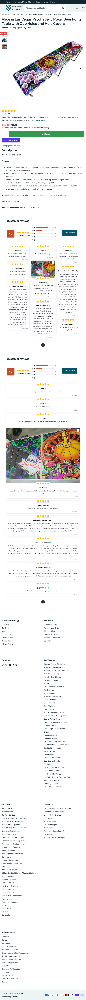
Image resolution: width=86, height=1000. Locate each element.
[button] (2, 2)
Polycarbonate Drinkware (54, 687)
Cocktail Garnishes (51, 735)
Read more (40, 120)
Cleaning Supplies (51, 783)
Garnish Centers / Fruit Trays (55, 722)
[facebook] (13, 665)
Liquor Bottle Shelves (52, 815)
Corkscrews (6, 857)
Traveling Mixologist (10, 902)
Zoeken (63, 8)
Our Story (5, 625)
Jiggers (5, 905)
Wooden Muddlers (9, 879)
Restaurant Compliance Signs (55, 831)
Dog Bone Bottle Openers (12, 831)
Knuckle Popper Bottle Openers (14, 837)
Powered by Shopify (10, 997)
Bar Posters (48, 834)
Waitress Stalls (7, 975)
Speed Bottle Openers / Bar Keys (15, 828)
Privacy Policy (7, 644)
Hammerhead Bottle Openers (13, 841)
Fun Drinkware (49, 690)
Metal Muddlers (8, 883)
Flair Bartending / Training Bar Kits (15, 818)
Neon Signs (48, 828)
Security (5, 982)
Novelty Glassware (51, 674)
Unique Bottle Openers (11, 847)
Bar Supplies (49, 660)
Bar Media (6, 915)
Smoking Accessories (52, 787)
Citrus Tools (6, 908)
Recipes (5, 631)
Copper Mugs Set (51, 634)
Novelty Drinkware (51, 680)
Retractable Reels (9, 850)
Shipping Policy (8, 638)
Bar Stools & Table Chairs (54, 812)
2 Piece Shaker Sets (10, 870)
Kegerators (6, 966)
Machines (5, 937)
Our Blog (5, 628)
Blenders (5, 940)
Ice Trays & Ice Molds (52, 774)
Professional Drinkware (53, 696)
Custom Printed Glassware (54, 664)
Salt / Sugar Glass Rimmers (55, 729)
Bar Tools (6, 804)
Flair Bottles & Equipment (12, 896)
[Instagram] (3, 665)
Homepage (5, 14)
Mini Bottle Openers (9, 834)
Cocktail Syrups (50, 738)
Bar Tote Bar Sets (9, 815)
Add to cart (46, 134)
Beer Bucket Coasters (52, 761)
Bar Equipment (8, 932)
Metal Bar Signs (50, 821)
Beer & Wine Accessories (54, 713)
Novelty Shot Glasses (52, 677)
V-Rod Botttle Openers (11, 825)
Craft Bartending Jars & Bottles (56, 742)
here (41, 2)
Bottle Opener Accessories (12, 854)
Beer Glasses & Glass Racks (12, 959)
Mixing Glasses (8, 876)
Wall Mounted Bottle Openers (13, 844)
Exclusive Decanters (52, 638)
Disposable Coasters (52, 758)
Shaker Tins (6, 866)
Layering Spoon (8, 892)
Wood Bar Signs (50, 825)
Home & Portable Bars (10, 979)
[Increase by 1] (7, 132)
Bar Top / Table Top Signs (54, 837)
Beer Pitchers (49, 706)
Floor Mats (6, 972)
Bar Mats (47, 764)
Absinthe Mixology (51, 780)
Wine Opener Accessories (12, 863)
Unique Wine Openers (10, 860)
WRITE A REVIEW (69, 233)
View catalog (3, 8)
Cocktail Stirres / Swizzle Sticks (56, 745)
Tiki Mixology (49, 693)
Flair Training (7, 899)
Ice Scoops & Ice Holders (54, 767)
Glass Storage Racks (10, 962)
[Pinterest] (6, 665)
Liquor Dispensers (9, 946)
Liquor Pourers (50, 700)
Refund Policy (7, 641)
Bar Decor (48, 804)
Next (57, 2)
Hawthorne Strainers (10, 886)
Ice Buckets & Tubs (51, 771)
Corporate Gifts (50, 625)
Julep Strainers (8, 889)
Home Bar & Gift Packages (12, 821)
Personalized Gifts (51, 628)
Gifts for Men (49, 631)
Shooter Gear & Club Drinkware (56, 671)
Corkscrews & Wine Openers (55, 716)
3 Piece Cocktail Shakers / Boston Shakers (19, 873)
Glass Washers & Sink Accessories (15, 953)
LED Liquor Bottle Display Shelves (57, 808)
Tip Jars (5, 912)
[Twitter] (16, 665)
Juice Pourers (49, 703)
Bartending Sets (8, 808)
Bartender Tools (8, 812)
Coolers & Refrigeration (11, 969)
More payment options (11, 146)
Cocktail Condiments (52, 748)
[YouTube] (10, 665)
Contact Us (6, 634)
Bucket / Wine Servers (53, 719)
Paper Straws (49, 751)
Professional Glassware (53, 667)
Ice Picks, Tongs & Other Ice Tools (57, 777)
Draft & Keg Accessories (11, 956)
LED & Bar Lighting (51, 818)
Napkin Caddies (50, 725)
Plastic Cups (49, 683)
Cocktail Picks (49, 754)
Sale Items (48, 641)
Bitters (46, 732)
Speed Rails (6, 943)
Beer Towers (49, 709)
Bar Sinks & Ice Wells (10, 950)
